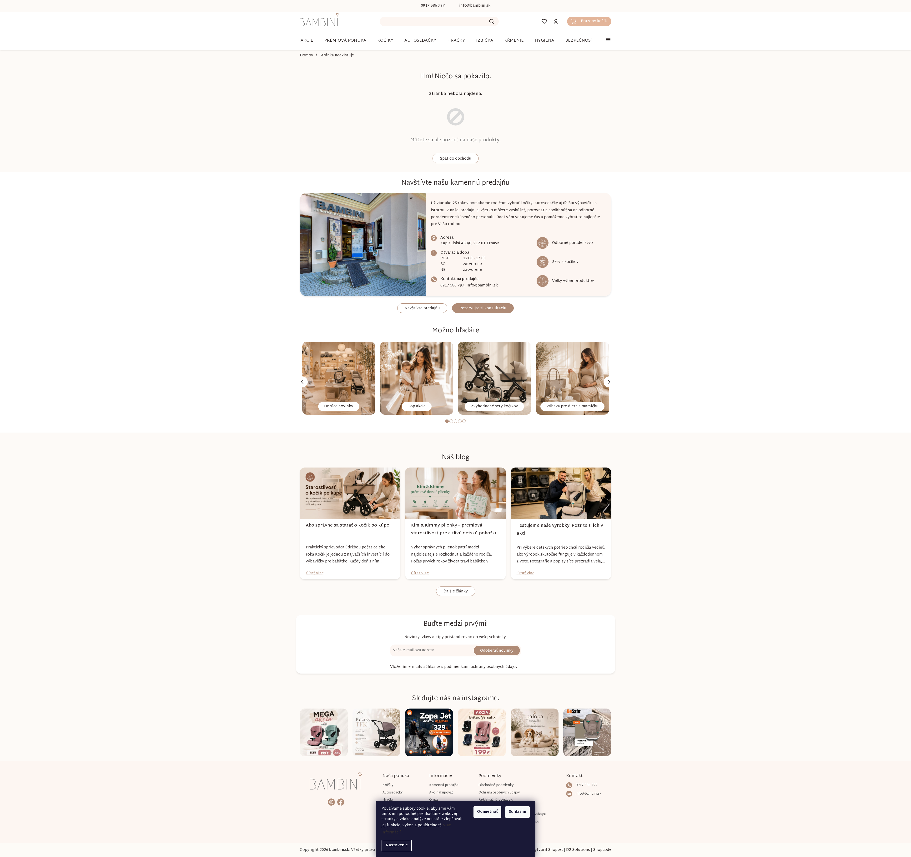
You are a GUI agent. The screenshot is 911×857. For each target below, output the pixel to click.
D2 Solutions (578, 850)
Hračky (388, 800)
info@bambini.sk (482, 285)
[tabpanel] (339, 378)
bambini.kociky (331, 801)
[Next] (609, 381)
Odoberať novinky (496, 650)
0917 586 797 (452, 285)
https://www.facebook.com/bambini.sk (340, 801)
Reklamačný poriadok (495, 800)
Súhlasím (517, 811)
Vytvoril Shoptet (547, 850)
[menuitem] (307, 40)
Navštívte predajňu (422, 308)
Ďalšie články (455, 591)
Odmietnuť (487, 811)
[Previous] (302, 381)
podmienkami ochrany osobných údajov (481, 667)
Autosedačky (393, 793)
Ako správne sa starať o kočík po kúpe (347, 525)
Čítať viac (314, 573)
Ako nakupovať (441, 793)
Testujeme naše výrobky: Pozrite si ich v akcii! (560, 529)
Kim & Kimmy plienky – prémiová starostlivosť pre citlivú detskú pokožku (454, 529)
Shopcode (602, 850)
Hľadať (491, 21)
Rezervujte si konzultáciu (482, 308)
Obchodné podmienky (496, 785)
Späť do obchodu (455, 158)
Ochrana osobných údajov (499, 793)
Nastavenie (397, 845)
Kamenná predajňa (443, 785)
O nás (433, 800)
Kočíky (388, 785)
